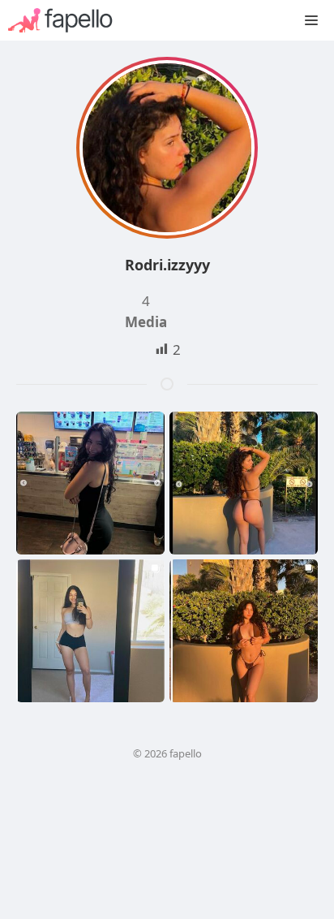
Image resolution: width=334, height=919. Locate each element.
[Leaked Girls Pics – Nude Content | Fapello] (68, 20)
